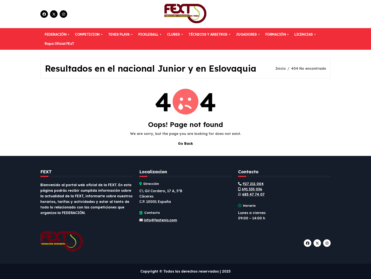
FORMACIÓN (275, 34)
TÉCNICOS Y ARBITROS (208, 34)
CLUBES (173, 34)
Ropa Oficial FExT (59, 43)
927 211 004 (253, 184)
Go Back (185, 143)
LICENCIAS (303, 34)
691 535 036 (252, 189)
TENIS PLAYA (119, 34)
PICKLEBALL (148, 34)
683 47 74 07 (253, 194)
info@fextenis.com (160, 220)
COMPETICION (87, 34)
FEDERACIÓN (55, 34)
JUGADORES (246, 34)
